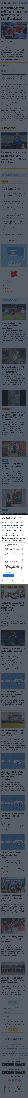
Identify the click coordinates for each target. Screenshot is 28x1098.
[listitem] (14, 545)
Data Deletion (5, 580)
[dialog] (14, 549)
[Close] (24, 517)
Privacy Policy (22, 580)
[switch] (22, 549)
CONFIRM (8, 575)
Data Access (14, 580)
